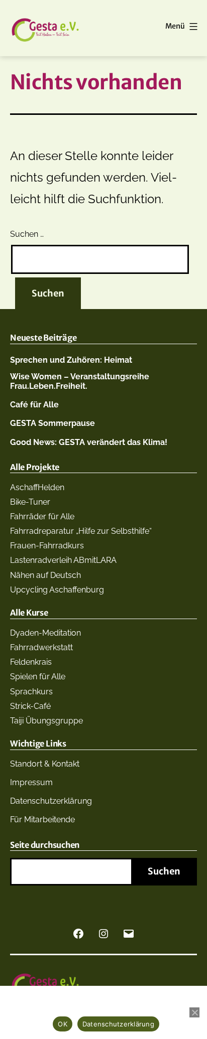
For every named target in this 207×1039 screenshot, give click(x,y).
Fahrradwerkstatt (41, 647)
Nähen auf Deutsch (45, 575)
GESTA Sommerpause (52, 423)
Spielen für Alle (37, 676)
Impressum (31, 782)
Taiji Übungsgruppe (46, 720)
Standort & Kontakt (44, 764)
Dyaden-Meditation (45, 633)
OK (62, 1024)
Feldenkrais (31, 662)
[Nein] (194, 1012)
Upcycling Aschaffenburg (57, 590)
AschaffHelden (37, 487)
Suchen (164, 871)
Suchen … (27, 234)
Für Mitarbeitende (42, 819)
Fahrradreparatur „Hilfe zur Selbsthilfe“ (81, 531)
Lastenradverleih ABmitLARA (63, 560)
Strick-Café (30, 706)
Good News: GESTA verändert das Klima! (88, 442)
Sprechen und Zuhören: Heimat (71, 360)
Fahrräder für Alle (42, 516)
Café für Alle (34, 404)
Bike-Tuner (30, 502)
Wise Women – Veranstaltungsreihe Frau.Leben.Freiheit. (79, 381)
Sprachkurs (31, 691)
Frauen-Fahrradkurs (47, 545)
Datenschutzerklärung (51, 801)
